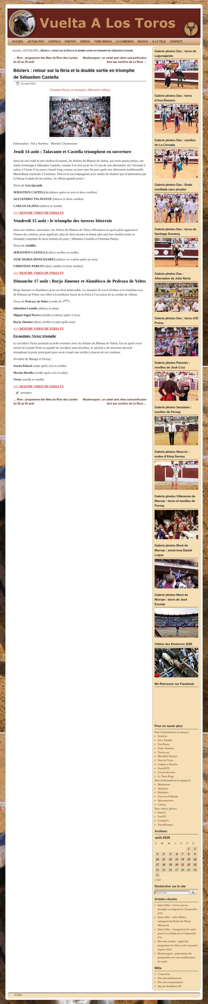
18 (163, 864)
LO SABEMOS (125, 41)
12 (170, 859)
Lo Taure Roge (166, 776)
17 (157, 864)
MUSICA (143, 41)
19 (170, 864)
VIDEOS (85, 41)
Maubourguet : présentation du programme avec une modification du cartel (176, 957)
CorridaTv (163, 820)
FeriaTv (162, 812)
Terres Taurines (166, 748)
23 (195, 864)
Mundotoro (164, 784)
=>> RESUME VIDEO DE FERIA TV (38, 212)
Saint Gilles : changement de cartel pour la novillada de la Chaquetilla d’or (177, 933)
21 (182, 864)
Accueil (17, 50)
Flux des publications (169, 978)
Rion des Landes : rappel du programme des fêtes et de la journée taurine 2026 (177, 945)
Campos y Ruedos (168, 764)
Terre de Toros (165, 760)
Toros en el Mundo (168, 796)
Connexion (164, 974)
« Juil (158, 879)
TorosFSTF (164, 768)
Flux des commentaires (170, 982)
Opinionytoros (166, 800)
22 (188, 864)
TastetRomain (165, 824)
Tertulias (162, 736)
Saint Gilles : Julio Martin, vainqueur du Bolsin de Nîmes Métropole (174, 921)
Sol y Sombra (165, 740)
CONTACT (176, 41)
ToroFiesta (163, 744)
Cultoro (162, 804)
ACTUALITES (36, 41)
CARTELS (54, 41)
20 (176, 864)
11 (163, 859)
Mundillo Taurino (167, 756)
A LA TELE (159, 41)
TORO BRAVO (103, 41)
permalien (26, 392)
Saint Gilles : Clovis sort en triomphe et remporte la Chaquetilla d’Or (177, 909)
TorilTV (162, 816)
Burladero (163, 792)
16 (195, 859)
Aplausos (163, 788)
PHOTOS (70, 41)
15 (188, 859)
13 (176, 859)
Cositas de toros (166, 772)
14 (182, 859)
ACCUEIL (18, 41)
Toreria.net (163, 752)
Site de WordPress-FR (169, 986)
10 (157, 859)
